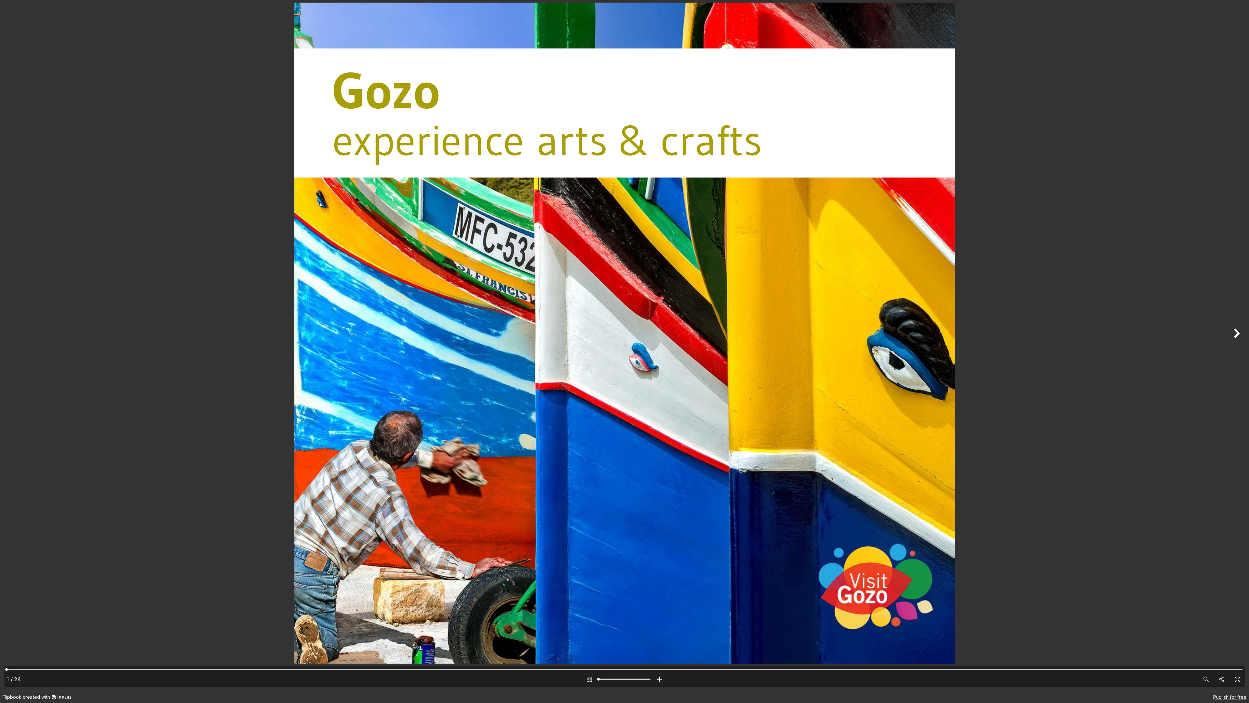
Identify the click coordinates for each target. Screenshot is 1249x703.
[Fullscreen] (1237, 679)
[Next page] (1236, 345)
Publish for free (1229, 697)
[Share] (1221, 679)
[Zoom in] (659, 679)
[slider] (624, 679)
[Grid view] (589, 679)
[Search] (1206, 679)
